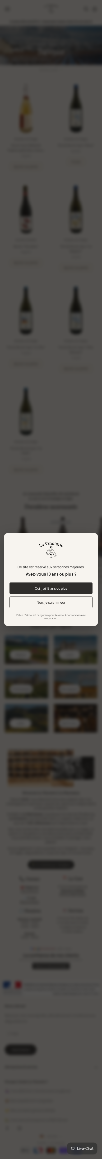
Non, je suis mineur (51, 602)
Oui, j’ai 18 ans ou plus (51, 588)
